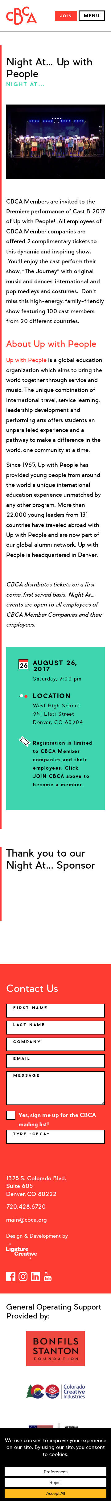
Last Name (29, 1025)
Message (26, 1075)
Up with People (26, 360)
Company (27, 1042)
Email (22, 1058)
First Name (30, 1008)
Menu (92, 16)
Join (66, 16)
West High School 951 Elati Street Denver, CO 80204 (58, 714)
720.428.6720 (26, 1206)
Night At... (25, 84)
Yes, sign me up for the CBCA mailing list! (57, 1116)
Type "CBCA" (32, 1134)
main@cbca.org (26, 1219)
